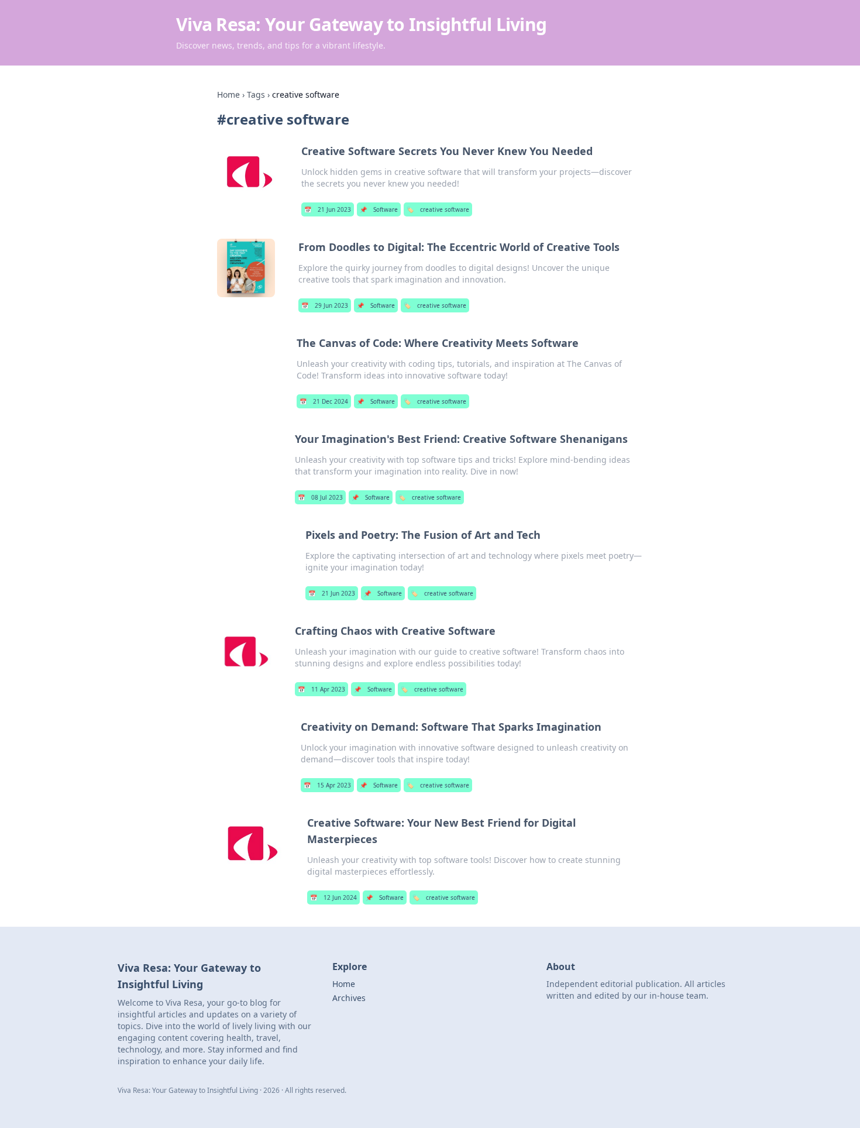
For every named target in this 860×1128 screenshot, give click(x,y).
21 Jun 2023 (327, 209)
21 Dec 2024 (324, 401)
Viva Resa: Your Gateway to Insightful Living (361, 24)
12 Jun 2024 (333, 897)
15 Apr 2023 (327, 785)
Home (228, 94)
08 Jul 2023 (320, 497)
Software (379, 209)
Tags (256, 94)
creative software (438, 209)
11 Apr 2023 (321, 689)
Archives (349, 997)
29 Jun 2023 (324, 305)
